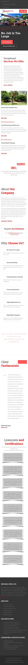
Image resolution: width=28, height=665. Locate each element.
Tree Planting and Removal (10, 125)
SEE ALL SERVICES (8, 85)
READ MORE (4, 118)
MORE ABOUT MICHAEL (6, 221)
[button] (3, 18)
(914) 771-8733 (14, 234)
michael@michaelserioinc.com (15, 233)
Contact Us (3, 597)
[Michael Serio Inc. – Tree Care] (7, 11)
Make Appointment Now (9, 46)
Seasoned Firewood (7, 612)
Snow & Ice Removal (7, 610)
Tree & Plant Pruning (8, 143)
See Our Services (7, 42)
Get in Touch (20, 347)
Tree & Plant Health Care (9, 107)
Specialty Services (7, 614)
